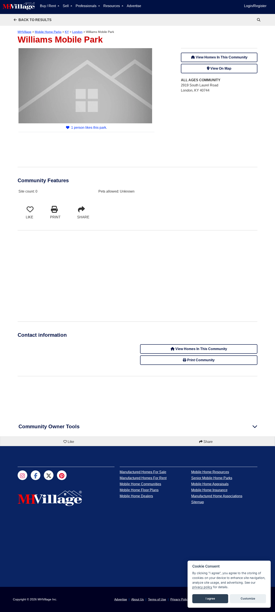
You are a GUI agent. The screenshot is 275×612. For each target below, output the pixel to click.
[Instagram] (22, 475)
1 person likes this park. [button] (89, 127)
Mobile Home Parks (48, 32)
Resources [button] (112, 6)
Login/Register (255, 6)
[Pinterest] (62, 475)
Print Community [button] (200, 360)
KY (67, 32)
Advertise (134, 6)
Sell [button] (66, 6)
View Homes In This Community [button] (221, 57)
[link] (259, 20)
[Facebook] (35, 475)
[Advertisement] (219, 126)
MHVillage (24, 32)
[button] (32, 20)
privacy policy (202, 587)
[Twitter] (48, 475)
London (77, 32)
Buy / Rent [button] (48, 6)
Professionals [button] (86, 6)
